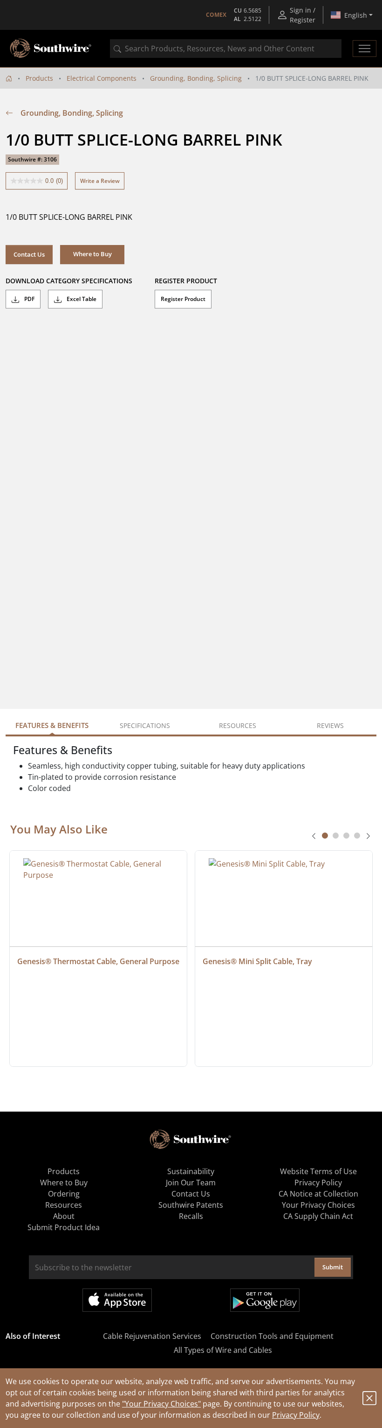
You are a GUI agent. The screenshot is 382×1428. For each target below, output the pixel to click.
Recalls (191, 1216)
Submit (332, 1267)
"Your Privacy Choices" (161, 1404)
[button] (92, 254)
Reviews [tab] (330, 725)
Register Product (183, 299)
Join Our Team (191, 1182)
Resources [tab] (237, 725)
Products (39, 78)
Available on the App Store (117, 1300)
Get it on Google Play (265, 1300)
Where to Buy (64, 1182)
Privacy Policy (296, 1415)
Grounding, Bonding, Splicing (196, 78)
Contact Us (29, 254)
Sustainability (190, 1171)
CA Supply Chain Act (318, 1216)
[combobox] (225, 48)
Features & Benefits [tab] (52, 725)
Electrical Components (101, 78)
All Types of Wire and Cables (223, 1350)
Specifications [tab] (145, 725)
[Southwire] (51, 48)
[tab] (325, 836)
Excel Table (80, 299)
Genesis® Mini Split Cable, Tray (257, 961)
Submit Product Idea (63, 1227)
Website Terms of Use (318, 1171)
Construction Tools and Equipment (272, 1336)
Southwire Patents (190, 1205)
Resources (63, 1205)
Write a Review (100, 181)
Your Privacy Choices (318, 1205)
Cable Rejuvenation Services (152, 1336)
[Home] (9, 78)
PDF (28, 299)
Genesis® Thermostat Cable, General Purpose (98, 961)
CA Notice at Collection (318, 1194)
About (64, 1216)
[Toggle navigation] (364, 48)
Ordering (64, 1194)
